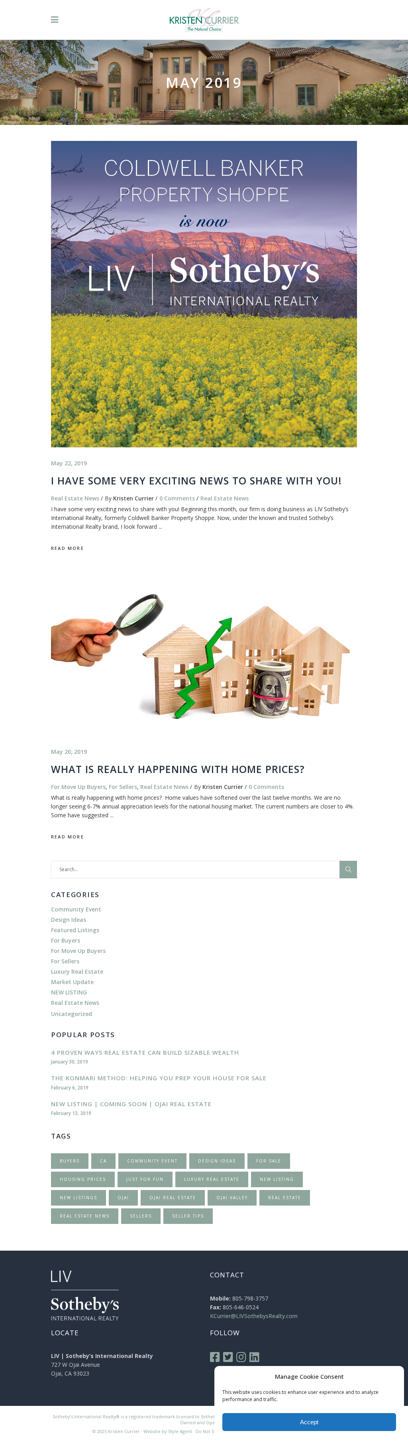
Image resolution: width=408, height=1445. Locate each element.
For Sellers (123, 787)
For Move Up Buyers (78, 787)
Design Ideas (68, 919)
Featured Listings (75, 930)
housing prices (83, 1179)
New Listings (78, 1197)
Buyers (70, 1161)
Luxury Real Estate (77, 971)
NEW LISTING (69, 992)
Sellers (141, 1216)
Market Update (72, 982)
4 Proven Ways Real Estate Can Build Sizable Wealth (145, 1052)
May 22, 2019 (69, 463)
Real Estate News (75, 498)
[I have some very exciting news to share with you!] (204, 294)
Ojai (123, 1197)
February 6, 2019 (69, 1087)
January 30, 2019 (69, 1061)
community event (152, 1161)
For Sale (268, 1161)
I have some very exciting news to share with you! (196, 480)
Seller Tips (188, 1216)
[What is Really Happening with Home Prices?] (200, 654)
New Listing (277, 1179)
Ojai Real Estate (172, 1197)
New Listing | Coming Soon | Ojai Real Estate (131, 1104)
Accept (309, 1422)
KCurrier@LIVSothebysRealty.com (254, 1316)
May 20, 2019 (69, 751)
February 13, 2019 (71, 1113)
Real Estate (284, 1197)
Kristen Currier (133, 498)
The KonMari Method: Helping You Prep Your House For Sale (159, 1078)
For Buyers (65, 940)
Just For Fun (145, 1179)
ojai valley (232, 1197)
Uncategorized (71, 1014)
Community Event (76, 909)
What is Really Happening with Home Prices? (178, 769)
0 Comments (177, 498)
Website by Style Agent (167, 1431)
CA (103, 1161)
